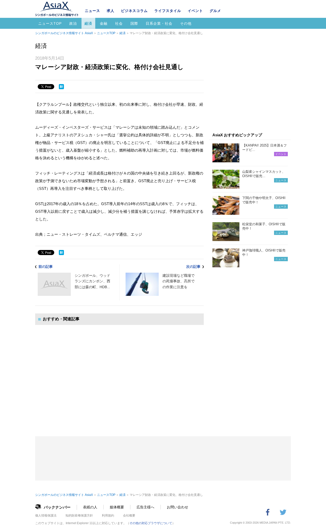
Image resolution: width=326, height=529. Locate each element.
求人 (110, 11)
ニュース (92, 11)
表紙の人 (90, 507)
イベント (195, 11)
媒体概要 (117, 507)
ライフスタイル (167, 11)
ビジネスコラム (134, 11)
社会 (119, 23)
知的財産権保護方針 (79, 515)
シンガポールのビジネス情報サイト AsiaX (64, 33)
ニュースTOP (50, 23)
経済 (88, 23)
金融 (103, 23)
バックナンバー (57, 507)
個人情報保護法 (46, 515)
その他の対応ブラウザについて (150, 523)
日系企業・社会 (159, 23)
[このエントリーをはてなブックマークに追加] (61, 86)
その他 (186, 23)
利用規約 (108, 515)
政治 (73, 23)
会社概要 (129, 515)
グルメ (215, 11)
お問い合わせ (177, 507)
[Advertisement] (119, 375)
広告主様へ (145, 507)
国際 (134, 23)
